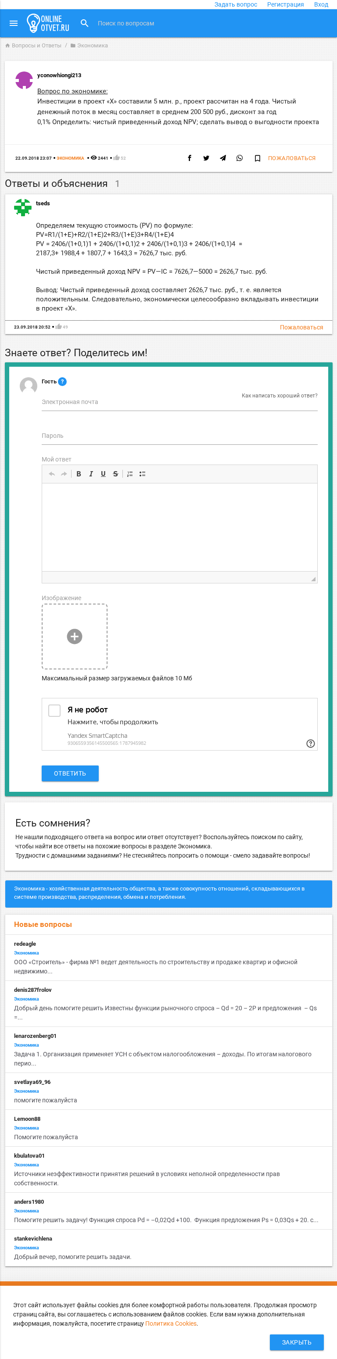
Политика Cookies (171, 1323)
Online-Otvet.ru (48, 23)
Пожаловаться (292, 158)
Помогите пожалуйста (46, 1137)
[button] (52, 473)
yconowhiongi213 (59, 75)
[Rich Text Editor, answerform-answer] (179, 527)
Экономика (89, 45)
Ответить (70, 773)
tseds (43, 203)
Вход (321, 4)
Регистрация (285, 4)
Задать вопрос (236, 4)
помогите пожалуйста (45, 1100)
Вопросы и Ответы (33, 45)
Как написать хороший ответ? (280, 396)
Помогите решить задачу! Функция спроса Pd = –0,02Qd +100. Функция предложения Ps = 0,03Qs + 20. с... (166, 1219)
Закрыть (297, 1342)
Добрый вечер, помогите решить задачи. (73, 1256)
